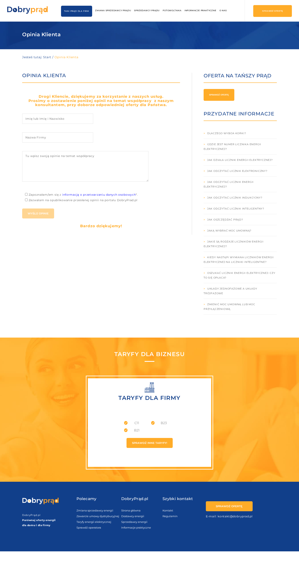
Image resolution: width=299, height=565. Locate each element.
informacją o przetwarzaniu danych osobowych (99, 194)
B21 (137, 430)
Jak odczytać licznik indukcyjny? (234, 197)
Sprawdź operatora (88, 527)
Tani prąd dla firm (76, 11)
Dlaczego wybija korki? (226, 133)
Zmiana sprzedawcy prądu (113, 10)
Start (47, 57)
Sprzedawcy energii (134, 521)
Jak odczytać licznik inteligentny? (235, 208)
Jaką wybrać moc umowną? (229, 230)
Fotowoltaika (172, 10)
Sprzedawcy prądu (147, 10)
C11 (136, 423)
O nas (223, 10)
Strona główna (131, 510)
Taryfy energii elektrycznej (93, 521)
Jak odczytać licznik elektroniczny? (237, 170)
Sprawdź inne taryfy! (149, 442)
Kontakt (168, 510)
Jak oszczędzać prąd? (225, 219)
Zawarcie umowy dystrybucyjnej (97, 516)
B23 (164, 423)
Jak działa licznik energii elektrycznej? (240, 159)
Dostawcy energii (132, 516)
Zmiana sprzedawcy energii (94, 510)
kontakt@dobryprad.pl (235, 516)
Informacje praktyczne (200, 10)
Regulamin (170, 516)
